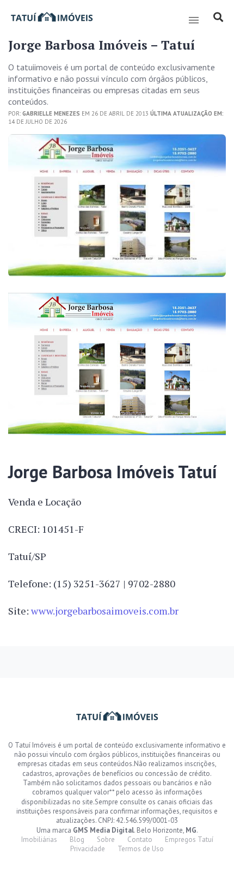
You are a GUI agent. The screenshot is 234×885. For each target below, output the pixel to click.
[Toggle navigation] (193, 20)
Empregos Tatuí (189, 839)
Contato (139, 839)
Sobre (106, 839)
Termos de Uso (141, 848)
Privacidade (87, 848)
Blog (77, 839)
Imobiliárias (39, 839)
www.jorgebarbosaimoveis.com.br (104, 610)
